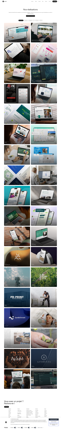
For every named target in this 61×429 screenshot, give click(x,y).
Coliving (36, 411)
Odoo (27, 416)
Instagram (45, 410)
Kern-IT (4, 1)
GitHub (45, 414)
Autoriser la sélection (53, 421)
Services (32, 1)
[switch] (22, 427)
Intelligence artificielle (29, 412)
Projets (36, 1)
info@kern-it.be (19, 410)
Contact (50, 1)
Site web (41, 20)
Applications (25, 20)
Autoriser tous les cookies (53, 419)
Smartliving (36, 412)
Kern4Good (45, 415)
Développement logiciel (29, 411)
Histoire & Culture (37, 416)
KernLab (46, 1)
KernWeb (45, 416)
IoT (33, 20)
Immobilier (36, 410)
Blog (42, 1)
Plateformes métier (28, 410)
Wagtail (27, 417)
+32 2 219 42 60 (19, 411)
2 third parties (16, 424)
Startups (36, 417)
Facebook (45, 411)
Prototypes (37, 20)
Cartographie (30, 20)
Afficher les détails (40, 427)
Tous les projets (21, 20)
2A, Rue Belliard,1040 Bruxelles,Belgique (19, 418)
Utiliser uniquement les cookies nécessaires (54, 424)
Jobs (9, 417)
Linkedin (45, 412)
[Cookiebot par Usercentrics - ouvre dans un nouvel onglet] (6, 427)
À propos (39, 1)
